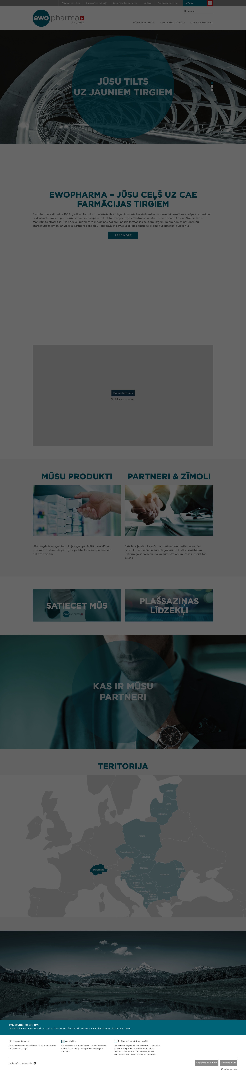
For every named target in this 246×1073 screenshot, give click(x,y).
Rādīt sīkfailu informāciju (20, 1063)
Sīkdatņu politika (229, 1069)
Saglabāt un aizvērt (206, 1062)
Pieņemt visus (228, 1062)
